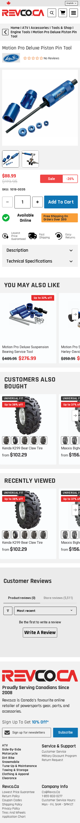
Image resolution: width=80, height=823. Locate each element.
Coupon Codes (12, 800)
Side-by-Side (11, 749)
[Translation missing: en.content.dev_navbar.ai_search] (52, 13)
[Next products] (75, 314)
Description (17, 250)
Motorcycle (9, 754)
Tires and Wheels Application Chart (14, 815)
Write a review (40, 632)
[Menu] (73, 13)
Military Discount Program (59, 756)
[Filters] (7, 611)
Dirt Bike (8, 758)
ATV (5, 745)
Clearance (9, 778)
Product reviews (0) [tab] (21, 598)
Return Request (52, 760)
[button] (33, 58)
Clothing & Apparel (15, 774)
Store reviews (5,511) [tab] (58, 598)
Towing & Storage (15, 770)
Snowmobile (10, 762)
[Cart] (62, 13)
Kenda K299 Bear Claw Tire (22, 448)
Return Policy (11, 796)
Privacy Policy (11, 809)
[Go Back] (5, 32)
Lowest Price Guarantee (18, 792)
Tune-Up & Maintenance (19, 766)
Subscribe (65, 732)
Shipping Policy (12, 804)
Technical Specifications (29, 261)
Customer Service (54, 752)
